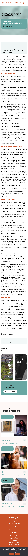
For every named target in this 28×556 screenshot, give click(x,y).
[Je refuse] (26, 551)
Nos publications (10, 13)
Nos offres (14, 526)
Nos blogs (14, 537)
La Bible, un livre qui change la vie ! (9, 14)
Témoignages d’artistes (10, 443)
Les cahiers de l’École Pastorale (14, 522)
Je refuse (17, 554)
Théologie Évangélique (14, 523)
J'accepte (11, 554)
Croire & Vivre (19, 13)
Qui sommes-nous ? (14, 535)
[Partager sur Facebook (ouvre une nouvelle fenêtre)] (1, 350)
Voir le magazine (10, 391)
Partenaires (14, 540)
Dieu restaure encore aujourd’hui (13, 475)
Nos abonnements (14, 529)
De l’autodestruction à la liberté (13, 506)
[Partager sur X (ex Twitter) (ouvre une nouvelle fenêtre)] (4, 350)
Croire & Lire (14, 520)
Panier (14, 528)
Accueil (3, 13)
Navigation (14, 532)
